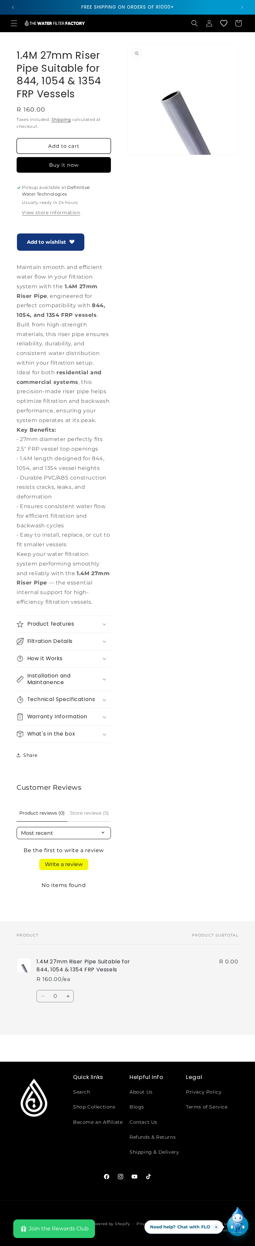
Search (81, 1092)
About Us (141, 1092)
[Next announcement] (242, 7)
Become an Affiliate (98, 1122)
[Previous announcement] (13, 7)
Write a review (64, 864)
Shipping (61, 119)
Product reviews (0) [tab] (42, 813)
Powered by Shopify (109, 1223)
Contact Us (143, 1122)
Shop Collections (94, 1107)
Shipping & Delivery (154, 1152)
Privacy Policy (203, 1092)
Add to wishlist (46, 242)
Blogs (136, 1107)
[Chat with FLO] (237, 1225)
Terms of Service (207, 1107)
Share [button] (30, 755)
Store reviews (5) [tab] (89, 813)
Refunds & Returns (152, 1137)
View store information (51, 213)
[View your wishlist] (224, 23)
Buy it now (64, 165)
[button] (14, 23)
